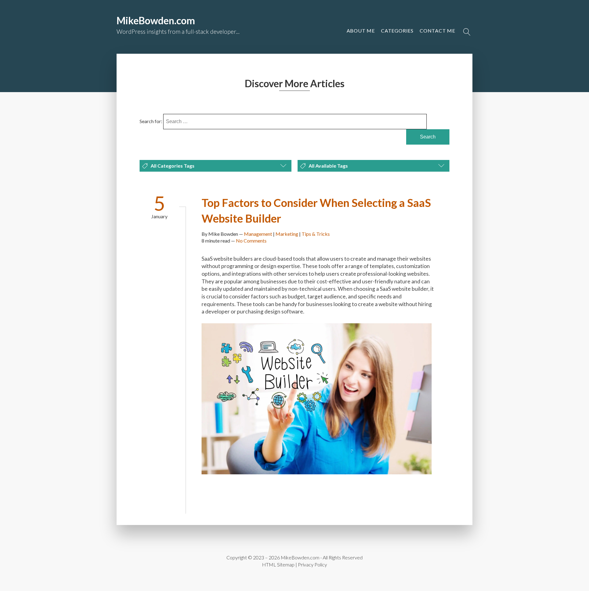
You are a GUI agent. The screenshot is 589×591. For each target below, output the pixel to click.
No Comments (251, 240)
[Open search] (466, 32)
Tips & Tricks (316, 234)
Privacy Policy (312, 564)
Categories (397, 30)
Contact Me (437, 30)
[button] (437, 31)
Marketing (286, 234)
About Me (361, 30)
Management (258, 234)
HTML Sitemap (278, 564)
